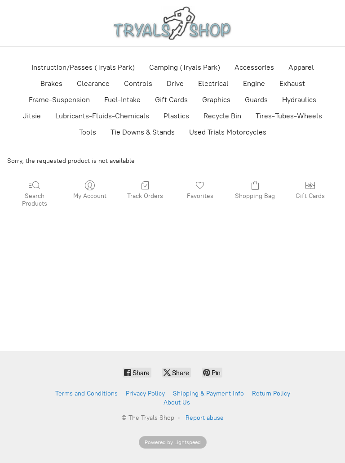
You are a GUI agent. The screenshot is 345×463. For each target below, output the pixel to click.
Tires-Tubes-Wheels (289, 116)
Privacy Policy (145, 393)
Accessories (254, 67)
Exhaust (292, 83)
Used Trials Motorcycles (227, 132)
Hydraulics (299, 99)
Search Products (34, 199)
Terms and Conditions (86, 393)
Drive (175, 83)
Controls (138, 83)
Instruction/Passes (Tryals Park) (83, 67)
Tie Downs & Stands (143, 132)
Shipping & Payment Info (208, 393)
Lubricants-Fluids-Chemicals (102, 116)
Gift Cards (171, 99)
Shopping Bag (255, 196)
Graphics (216, 99)
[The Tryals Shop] (172, 23)
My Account (89, 196)
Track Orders (145, 196)
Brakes (51, 83)
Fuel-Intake (122, 99)
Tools (87, 132)
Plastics (176, 116)
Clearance (93, 83)
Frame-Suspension (59, 99)
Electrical (213, 83)
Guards (256, 99)
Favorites (200, 196)
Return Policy (271, 393)
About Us (177, 402)
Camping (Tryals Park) (184, 67)
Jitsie (32, 116)
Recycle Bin (222, 116)
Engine (254, 83)
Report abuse (205, 418)
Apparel (301, 67)
